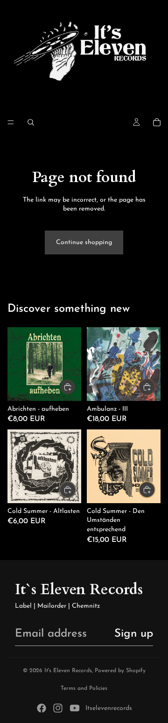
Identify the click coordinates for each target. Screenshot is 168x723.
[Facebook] (41, 708)
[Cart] (157, 122)
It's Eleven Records (68, 671)
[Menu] (10, 122)
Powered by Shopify (120, 671)
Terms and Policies (84, 688)
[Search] (31, 122)
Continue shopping (84, 242)
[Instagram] (57, 708)
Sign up (133, 633)
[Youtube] (74, 708)
